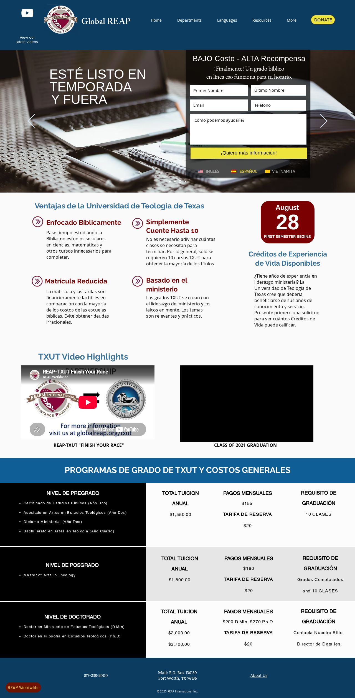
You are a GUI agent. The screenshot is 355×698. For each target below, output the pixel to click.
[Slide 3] (180, 181)
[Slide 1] (170, 181)
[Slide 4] (185, 181)
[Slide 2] (175, 181)
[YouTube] (27, 13)
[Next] (323, 121)
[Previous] (31, 121)
